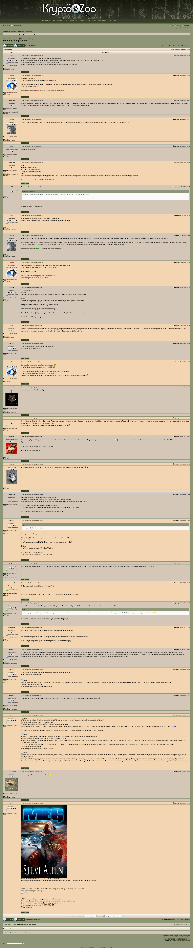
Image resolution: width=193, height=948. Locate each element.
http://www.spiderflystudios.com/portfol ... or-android (38, 373)
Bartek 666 (38, 179)
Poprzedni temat (175, 49)
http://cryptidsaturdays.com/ (30, 86)
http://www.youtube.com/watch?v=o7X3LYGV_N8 (37, 446)
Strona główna (46, 20)
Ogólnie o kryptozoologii (29, 34)
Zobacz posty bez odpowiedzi (11, 31)
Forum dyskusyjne (57, 20)
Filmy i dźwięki (73, 20)
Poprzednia (172, 45)
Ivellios (37, 90)
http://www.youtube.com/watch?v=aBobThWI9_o (37, 548)
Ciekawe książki (96, 20)
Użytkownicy (186, 25)
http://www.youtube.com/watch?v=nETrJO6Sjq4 (36, 554)
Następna (187, 45)
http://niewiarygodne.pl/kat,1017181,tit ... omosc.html (38, 267)
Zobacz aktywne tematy (26, 31)
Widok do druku (8, 49)
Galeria (65, 20)
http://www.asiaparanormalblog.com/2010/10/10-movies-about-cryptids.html (45, 672)
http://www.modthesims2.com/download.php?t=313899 (38, 80)
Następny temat (185, 49)
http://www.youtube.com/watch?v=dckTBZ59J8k (63, 594)
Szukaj (178, 25)
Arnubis (37, 248)
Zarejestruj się (17, 25)
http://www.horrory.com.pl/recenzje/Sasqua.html (36, 686)
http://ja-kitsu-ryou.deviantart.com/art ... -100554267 (38, 367)
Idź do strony (165, 45)
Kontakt (104, 20)
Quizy (109, 20)
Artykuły (88, 20)
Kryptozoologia (17, 34)
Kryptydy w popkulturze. (16, 40)
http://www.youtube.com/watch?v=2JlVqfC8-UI (36, 278)
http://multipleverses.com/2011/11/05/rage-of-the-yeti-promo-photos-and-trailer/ (46, 542)
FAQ (172, 25)
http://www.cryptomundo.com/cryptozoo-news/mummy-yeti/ (40, 62)
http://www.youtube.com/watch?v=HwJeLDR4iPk (37, 748)
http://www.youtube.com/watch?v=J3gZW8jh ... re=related (40, 218)
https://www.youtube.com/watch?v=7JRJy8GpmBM (38, 905)
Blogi (114, 20)
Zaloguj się (7, 25)
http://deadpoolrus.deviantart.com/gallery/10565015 (37, 346)
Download (81, 20)
